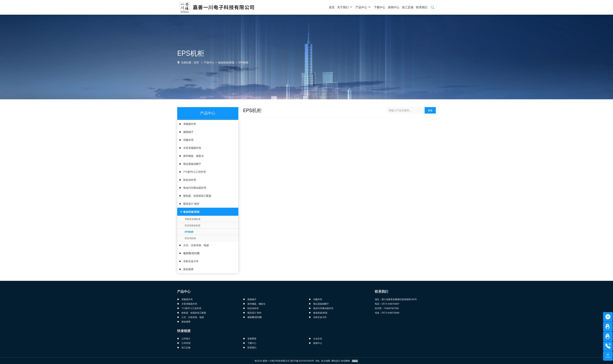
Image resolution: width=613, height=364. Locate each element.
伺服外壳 (188, 139)
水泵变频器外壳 (192, 147)
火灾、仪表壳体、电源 (196, 245)
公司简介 (186, 338)
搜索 (430, 110)
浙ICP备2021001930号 (302, 360)
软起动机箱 (190, 238)
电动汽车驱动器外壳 (194, 187)
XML (317, 360)
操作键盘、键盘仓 (193, 155)
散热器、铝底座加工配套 (197, 195)
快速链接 (184, 331)
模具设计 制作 (191, 203)
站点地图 (325, 360)
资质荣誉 (251, 338)
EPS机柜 (244, 62)
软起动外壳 (189, 179)
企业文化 (317, 338)
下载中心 (251, 343)
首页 (196, 62)
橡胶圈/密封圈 (191, 253)
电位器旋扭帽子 (192, 163)
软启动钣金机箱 (192, 225)
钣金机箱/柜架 (226, 62)
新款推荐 (188, 269)
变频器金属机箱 (192, 219)
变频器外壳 (189, 123)
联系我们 (251, 347)
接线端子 (188, 131)
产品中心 (209, 62)
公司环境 (186, 343)
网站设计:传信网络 (341, 360)
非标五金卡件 (191, 261)
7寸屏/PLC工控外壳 (194, 171)
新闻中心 (317, 343)
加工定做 (186, 347)
